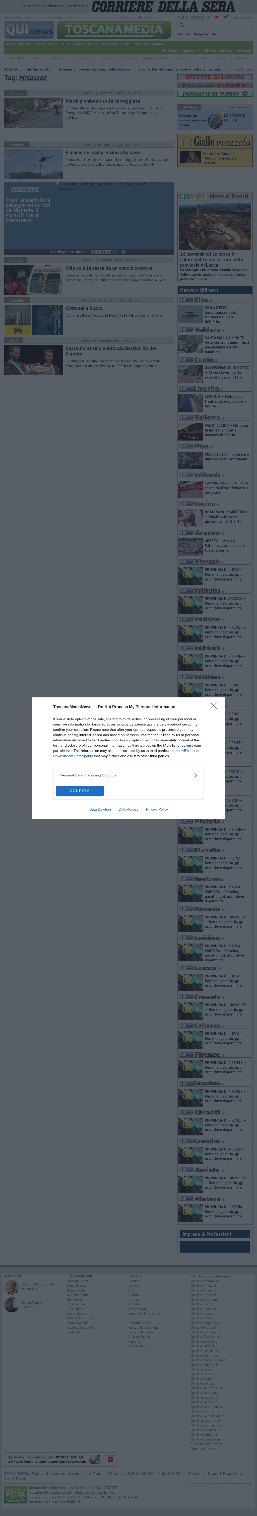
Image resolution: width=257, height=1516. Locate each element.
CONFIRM (80, 791)
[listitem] (128, 775)
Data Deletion (100, 809)
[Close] (215, 707)
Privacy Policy (157, 809)
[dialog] (128, 758)
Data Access (128, 809)
